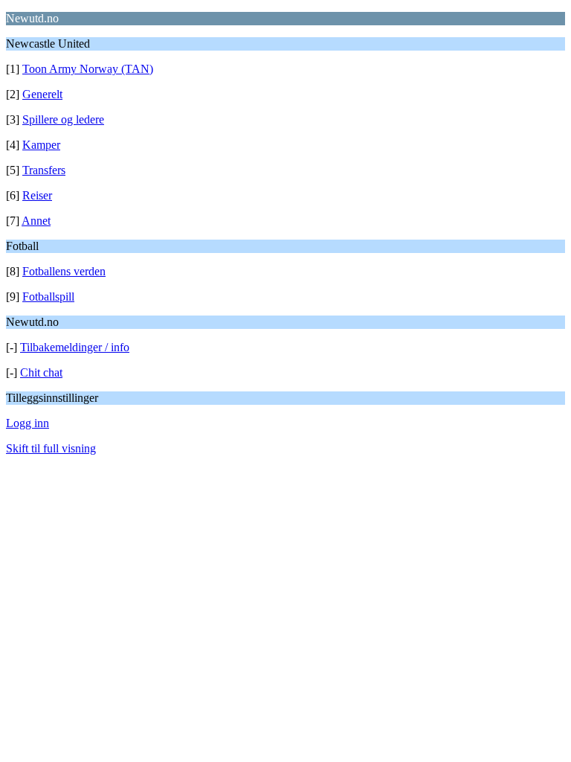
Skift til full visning (51, 448)
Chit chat (41, 372)
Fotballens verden (64, 271)
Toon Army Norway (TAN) (87, 69)
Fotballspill (48, 296)
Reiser (37, 195)
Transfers (43, 170)
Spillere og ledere (63, 119)
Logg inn (27, 423)
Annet (36, 220)
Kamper (41, 144)
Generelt (42, 94)
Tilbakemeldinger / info (74, 347)
